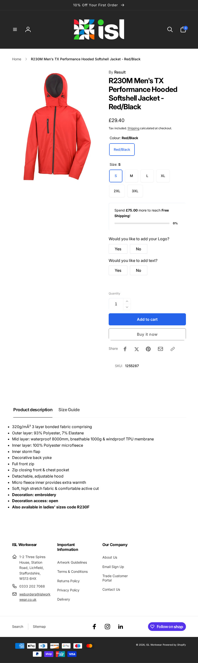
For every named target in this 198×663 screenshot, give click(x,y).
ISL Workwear (154, 644)
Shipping (133, 128)
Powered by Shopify (174, 644)
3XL (135, 191)
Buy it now (147, 334)
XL (163, 176)
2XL (117, 191)
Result (117, 72)
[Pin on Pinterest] (148, 349)
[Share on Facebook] (125, 349)
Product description (32, 409)
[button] (15, 29)
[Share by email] (160, 349)
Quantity (114, 293)
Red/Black (122, 149)
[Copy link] (172, 349)
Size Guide (68, 409)
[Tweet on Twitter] (136, 349)
